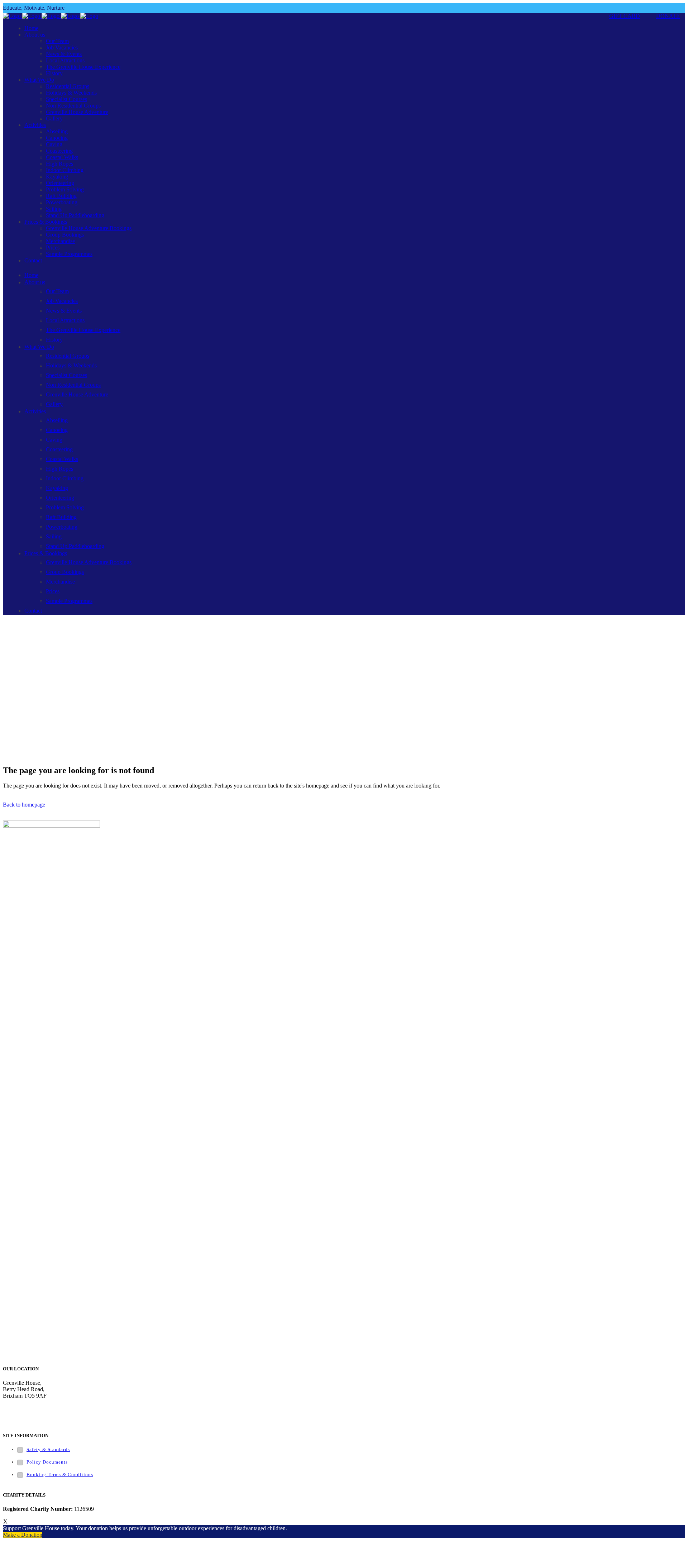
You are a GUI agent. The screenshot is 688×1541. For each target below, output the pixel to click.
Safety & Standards (48, 1449)
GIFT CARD (624, 16)
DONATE (668, 16)
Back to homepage (24, 805)
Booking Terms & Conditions (60, 1474)
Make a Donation (22, 1535)
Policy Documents (47, 1462)
